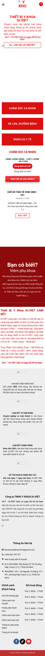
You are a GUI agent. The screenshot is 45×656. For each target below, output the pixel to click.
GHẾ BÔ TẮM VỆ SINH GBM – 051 (22, 193)
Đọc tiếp (22, 215)
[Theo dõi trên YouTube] (28, 641)
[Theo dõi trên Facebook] (16, 641)
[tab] (22, 166)
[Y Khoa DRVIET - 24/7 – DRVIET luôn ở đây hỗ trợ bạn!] (22, 4)
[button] (3, 4)
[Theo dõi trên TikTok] (22, 641)
